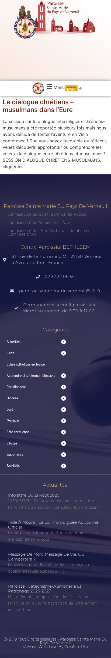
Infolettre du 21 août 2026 (33, 495)
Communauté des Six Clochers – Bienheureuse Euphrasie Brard (51, 232)
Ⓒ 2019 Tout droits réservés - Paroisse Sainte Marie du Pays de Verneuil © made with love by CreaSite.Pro (55, 643)
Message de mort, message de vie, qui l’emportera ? (46, 557)
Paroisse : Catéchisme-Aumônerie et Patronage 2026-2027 (44, 589)
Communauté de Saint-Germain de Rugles (47, 214)
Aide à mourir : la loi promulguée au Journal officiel (53, 525)
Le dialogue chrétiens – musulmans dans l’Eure (38, 106)
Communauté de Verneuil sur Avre (39, 222)
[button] (55, 87)
